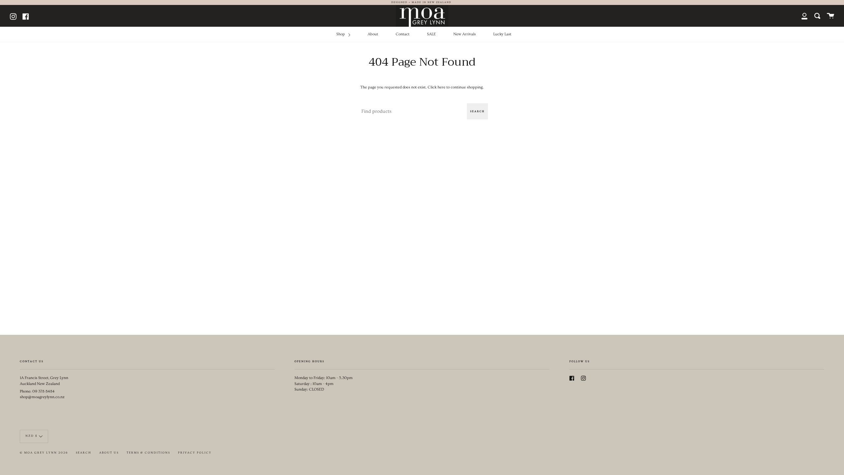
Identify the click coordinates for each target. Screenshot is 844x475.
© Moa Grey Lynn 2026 (44, 452)
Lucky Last (502, 34)
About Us (109, 452)
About (373, 34)
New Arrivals (464, 34)
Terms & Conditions (148, 452)
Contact (402, 34)
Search (477, 111)
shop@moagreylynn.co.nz (42, 397)
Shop (341, 34)
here (441, 87)
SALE (431, 34)
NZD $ (31, 435)
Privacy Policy (195, 452)
